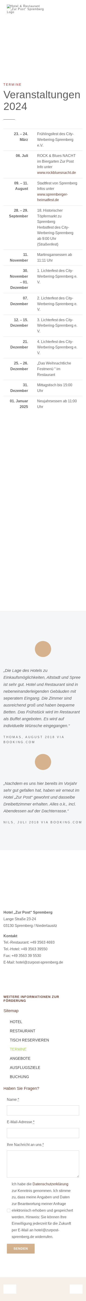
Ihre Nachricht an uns (25, 1145)
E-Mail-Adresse (20, 1122)
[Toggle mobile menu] (77, 14)
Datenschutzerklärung (50, 1184)
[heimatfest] (43, 484)
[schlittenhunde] (43, 427)
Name (13, 1099)
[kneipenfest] (43, 541)
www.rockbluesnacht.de (56, 173)
